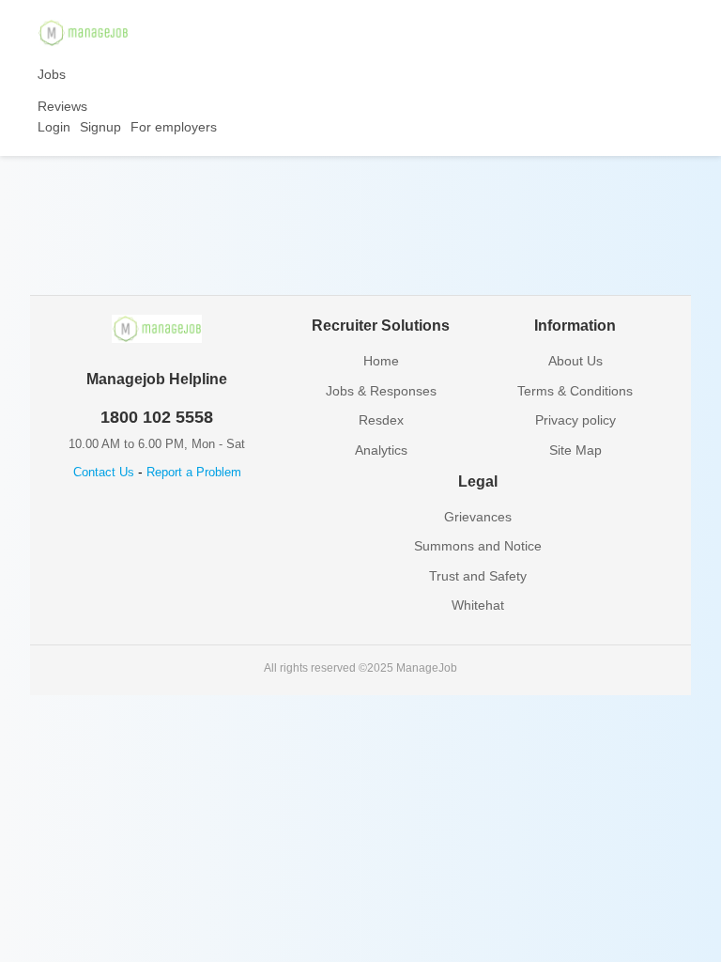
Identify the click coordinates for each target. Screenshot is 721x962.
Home (381, 360)
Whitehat (478, 605)
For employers (173, 126)
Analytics (381, 450)
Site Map (575, 450)
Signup (100, 126)
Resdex (381, 419)
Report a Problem (193, 472)
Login (54, 126)
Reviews (62, 106)
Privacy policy (575, 419)
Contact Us (103, 472)
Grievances (478, 516)
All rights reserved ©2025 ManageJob (360, 668)
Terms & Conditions (575, 390)
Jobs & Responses (381, 390)
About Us (575, 360)
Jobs (52, 74)
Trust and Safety (478, 575)
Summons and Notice (478, 545)
